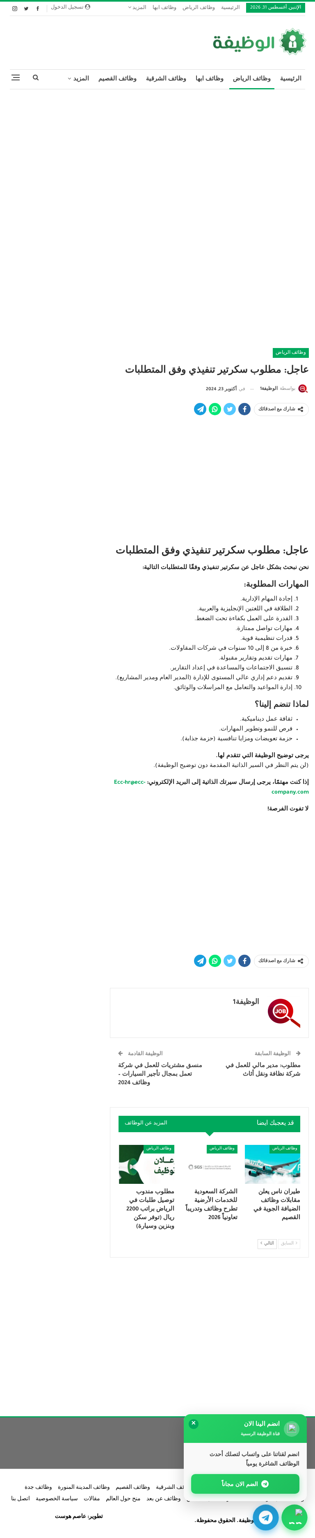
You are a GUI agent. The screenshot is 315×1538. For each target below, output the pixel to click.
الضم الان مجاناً (240, 1484)
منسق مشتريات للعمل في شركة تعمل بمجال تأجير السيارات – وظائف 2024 (160, 1074)
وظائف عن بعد (163, 1499)
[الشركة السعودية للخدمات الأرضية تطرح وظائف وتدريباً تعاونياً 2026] (209, 1164)
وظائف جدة (38, 1488)
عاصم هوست (70, 1517)
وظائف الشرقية (166, 79)
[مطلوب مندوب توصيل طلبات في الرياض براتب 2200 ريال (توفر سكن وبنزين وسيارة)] (147, 1164)
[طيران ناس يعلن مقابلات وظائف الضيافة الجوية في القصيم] (273, 1164)
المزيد (138, 8)
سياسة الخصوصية (57, 1499)
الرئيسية (230, 8)
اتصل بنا (20, 1499)
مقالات (92, 1499)
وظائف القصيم (117, 79)
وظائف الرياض (199, 8)
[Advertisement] (157, 155)
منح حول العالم (123, 1499)
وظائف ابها (164, 8)
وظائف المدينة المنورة (84, 1488)
